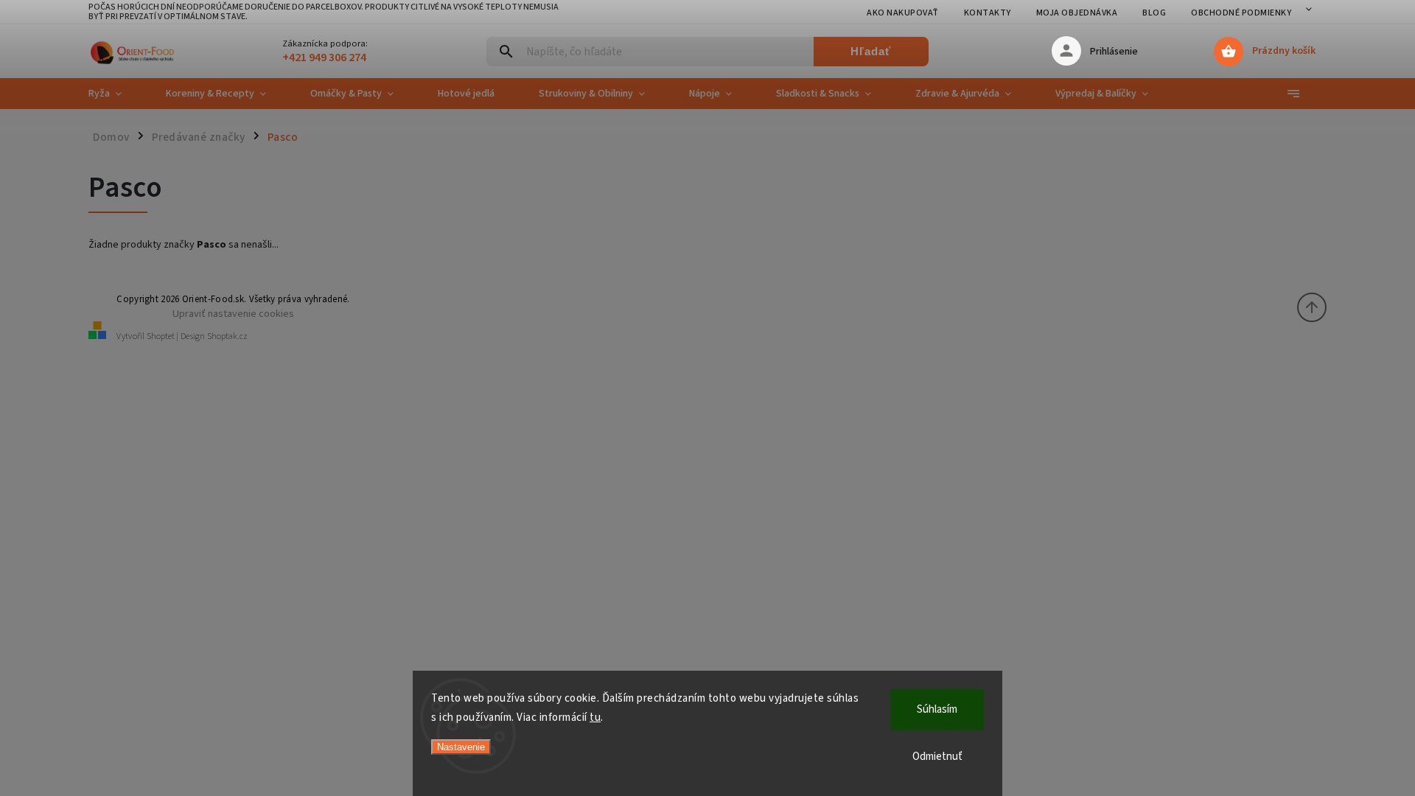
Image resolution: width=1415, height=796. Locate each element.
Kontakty (987, 13)
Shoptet (161, 336)
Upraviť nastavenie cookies (233, 313)
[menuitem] (116, 93)
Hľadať (870, 51)
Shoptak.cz (227, 336)
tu (595, 717)
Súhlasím (937, 709)
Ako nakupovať (903, 13)
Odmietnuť (937, 756)
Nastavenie (461, 747)
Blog (1154, 13)
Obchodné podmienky (1241, 13)
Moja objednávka (1077, 13)
